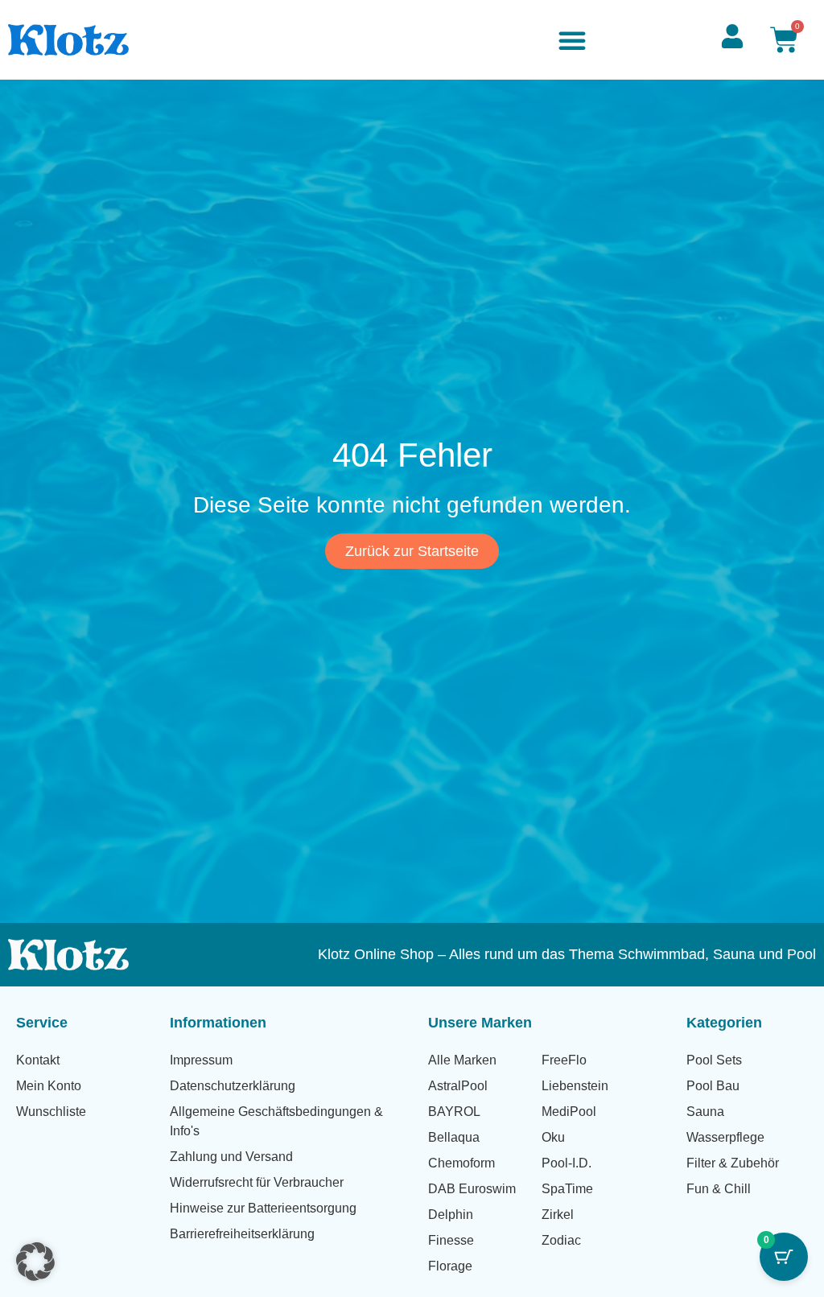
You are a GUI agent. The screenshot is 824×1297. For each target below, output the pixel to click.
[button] (572, 40)
